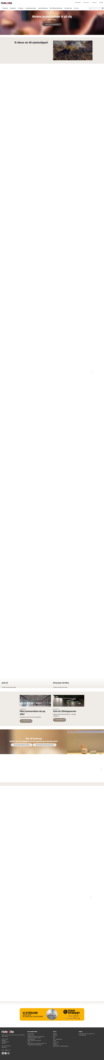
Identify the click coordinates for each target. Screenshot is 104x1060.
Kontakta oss (55, 1044)
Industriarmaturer (30, 1035)
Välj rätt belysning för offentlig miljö (45, 745)
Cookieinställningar (82, 1035)
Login (102, 2)
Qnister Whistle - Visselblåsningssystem (61, 1046)
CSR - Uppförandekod (57, 1039)
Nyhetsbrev (55, 1035)
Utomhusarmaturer (31, 1039)
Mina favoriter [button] (86, 2)
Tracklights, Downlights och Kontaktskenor (35, 1036)
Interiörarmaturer (30, 1033)
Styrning (29, 1042)
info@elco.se (4, 1047)
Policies (54, 1040)
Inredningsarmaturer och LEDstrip (34, 1037)
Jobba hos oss (56, 1042)
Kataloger (55, 1033)
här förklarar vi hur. (91, 1033)
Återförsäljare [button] (78, 2)
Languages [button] (94, 2)
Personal (54, 1043)
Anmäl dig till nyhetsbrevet (52, 24)
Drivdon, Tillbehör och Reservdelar (34, 1040)
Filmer (54, 1037)
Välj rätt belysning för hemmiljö (21, 745)
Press (54, 1036)
